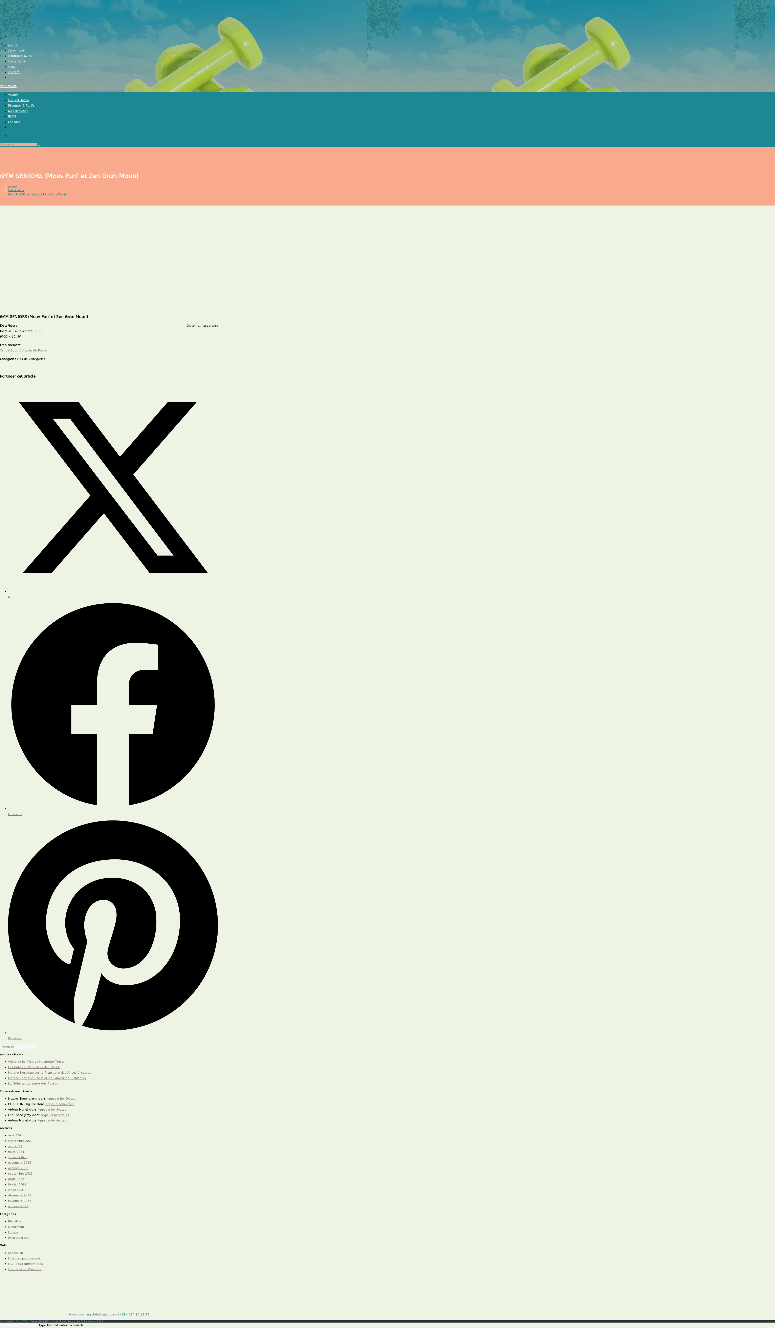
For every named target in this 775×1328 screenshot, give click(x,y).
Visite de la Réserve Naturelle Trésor (36, 1062)
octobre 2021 (18, 1206)
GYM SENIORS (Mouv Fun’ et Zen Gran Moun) (37, 194)
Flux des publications (24, 1258)
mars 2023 (16, 1152)
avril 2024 (16, 1135)
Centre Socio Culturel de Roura (23, 350)
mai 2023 (15, 1146)
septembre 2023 (20, 1141)
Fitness (13, 1232)
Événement (16, 1227)
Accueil (13, 95)
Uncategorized (19, 1238)
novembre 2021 (19, 1201)
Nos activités (18, 111)
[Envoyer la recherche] (39, 145)
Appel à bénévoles (61, 1098)
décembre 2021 (19, 1195)
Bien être (15, 1221)
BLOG (12, 116)
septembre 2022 (20, 1173)
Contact (14, 122)
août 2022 (16, 1179)
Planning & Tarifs (21, 105)
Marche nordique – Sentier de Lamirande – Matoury (47, 1078)
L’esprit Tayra (18, 100)
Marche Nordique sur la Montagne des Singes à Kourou (49, 1072)
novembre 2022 (19, 1162)
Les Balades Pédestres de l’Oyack (34, 1067)
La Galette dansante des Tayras (33, 1083)
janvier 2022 (17, 1190)
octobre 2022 (18, 1168)
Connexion (15, 1253)
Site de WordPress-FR (25, 1269)
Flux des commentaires (25, 1264)
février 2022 (17, 1184)
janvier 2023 (17, 1157)
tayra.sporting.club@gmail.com (93, 1314)
